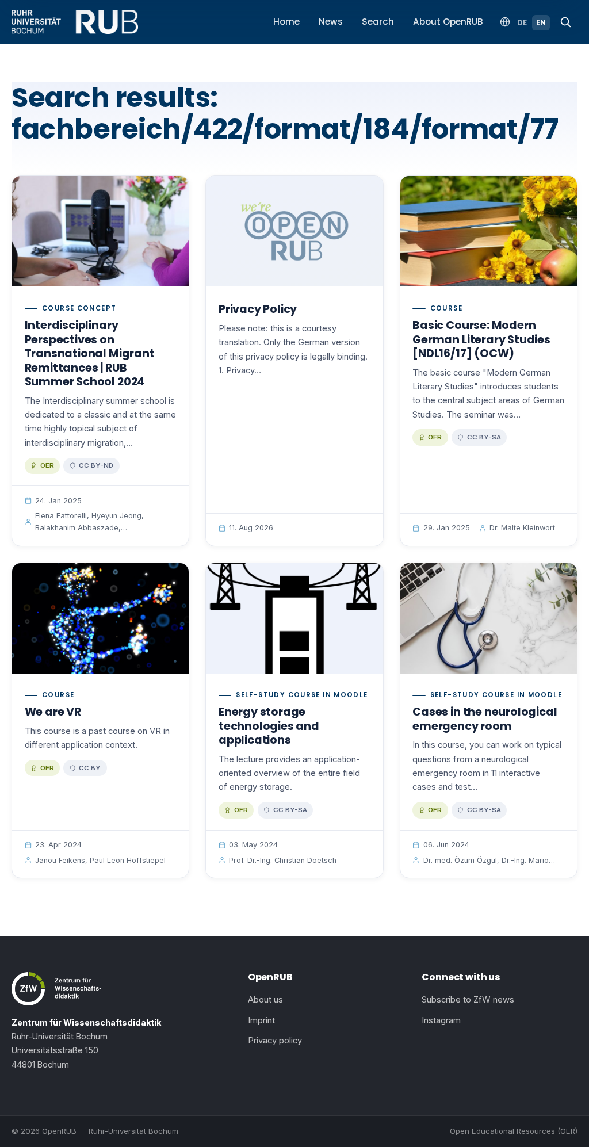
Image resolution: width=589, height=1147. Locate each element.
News (331, 22)
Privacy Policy (258, 309)
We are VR (53, 712)
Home (286, 22)
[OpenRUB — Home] (75, 22)
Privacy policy (275, 1040)
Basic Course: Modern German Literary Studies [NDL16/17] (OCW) (481, 339)
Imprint (261, 1020)
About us (265, 1000)
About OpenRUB (448, 22)
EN (541, 22)
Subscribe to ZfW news (468, 1000)
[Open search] (565, 22)
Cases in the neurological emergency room (484, 719)
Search (378, 22)
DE (522, 22)
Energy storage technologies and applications (269, 726)
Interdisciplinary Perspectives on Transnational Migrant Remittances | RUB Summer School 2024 (90, 353)
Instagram (441, 1020)
